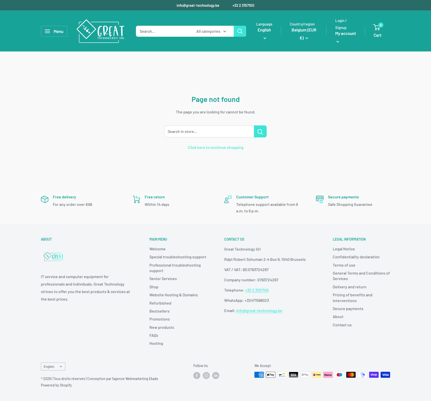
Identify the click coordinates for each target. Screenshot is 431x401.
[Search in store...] (260, 131)
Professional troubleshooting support (175, 268)
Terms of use (344, 265)
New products (161, 327)
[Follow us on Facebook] (196, 375)
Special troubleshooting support (177, 256)
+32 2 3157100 (243, 5)
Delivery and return (349, 286)
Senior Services (163, 278)
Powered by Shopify (56, 385)
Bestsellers (159, 311)
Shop (153, 286)
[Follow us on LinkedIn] (215, 375)
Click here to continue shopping (215, 147)
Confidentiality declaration (356, 256)
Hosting (156, 343)
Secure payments (348, 308)
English (49, 366)
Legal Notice (344, 248)
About (338, 316)
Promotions (159, 319)
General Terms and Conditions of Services (361, 276)
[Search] (240, 31)
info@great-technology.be (198, 5)
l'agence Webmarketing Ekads (135, 379)
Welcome (157, 248)
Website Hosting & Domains (173, 294)
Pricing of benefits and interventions (352, 297)
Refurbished (160, 303)
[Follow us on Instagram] (206, 375)
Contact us (342, 324)
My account (345, 33)
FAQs (153, 335)
